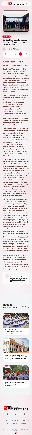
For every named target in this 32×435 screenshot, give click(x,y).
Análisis (23, 423)
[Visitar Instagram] (20, 414)
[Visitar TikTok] (16, 414)
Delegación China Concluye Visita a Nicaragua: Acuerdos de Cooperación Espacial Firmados (18, 279)
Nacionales (6, 420)
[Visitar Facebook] (7, 414)
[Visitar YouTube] (24, 414)
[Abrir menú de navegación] (4, 3)
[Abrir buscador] (27, 3)
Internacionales (16, 420)
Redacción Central (11, 48)
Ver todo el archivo (23, 307)
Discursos (26, 420)
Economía (16, 423)
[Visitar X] (11, 414)
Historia (8, 423)
